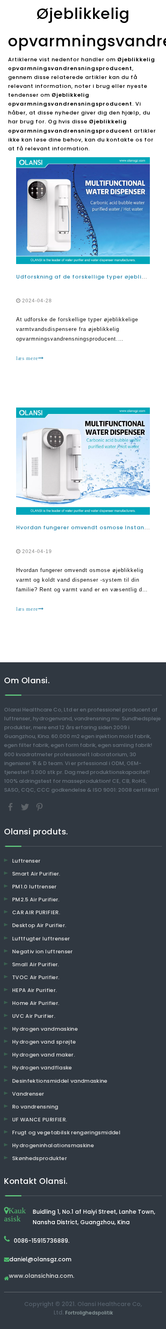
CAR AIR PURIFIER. (36, 912)
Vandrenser (28, 1094)
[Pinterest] (39, 806)
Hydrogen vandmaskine (45, 1029)
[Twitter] (26, 806)
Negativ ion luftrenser (42, 951)
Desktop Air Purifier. (39, 925)
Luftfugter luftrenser (41, 938)
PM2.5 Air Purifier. (36, 899)
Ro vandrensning (35, 1107)
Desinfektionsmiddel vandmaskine (60, 1081)
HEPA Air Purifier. (34, 990)
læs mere (27, 358)
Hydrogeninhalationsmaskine (53, 1145)
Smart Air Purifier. (36, 874)
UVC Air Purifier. (33, 1016)
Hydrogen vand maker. (43, 1055)
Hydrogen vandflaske (42, 1067)
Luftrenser (26, 861)
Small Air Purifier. (35, 964)
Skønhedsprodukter (39, 1158)
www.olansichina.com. (41, 1276)
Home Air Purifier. (35, 1003)
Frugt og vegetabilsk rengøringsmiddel (66, 1132)
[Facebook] (11, 806)
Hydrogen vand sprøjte (44, 1042)
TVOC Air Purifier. (35, 977)
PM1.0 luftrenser (34, 886)
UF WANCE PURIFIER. (39, 1119)
